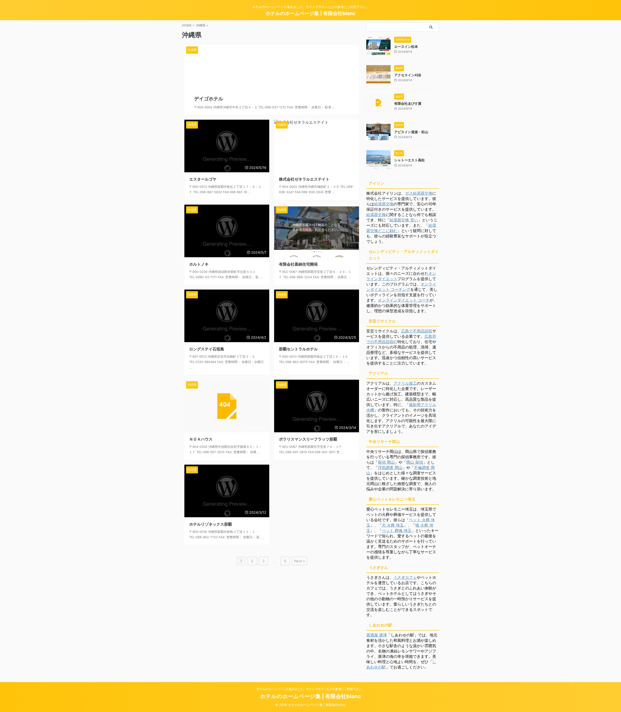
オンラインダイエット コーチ (404, 300)
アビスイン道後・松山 (411, 132)
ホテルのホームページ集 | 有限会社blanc (311, 13)
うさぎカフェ (405, 577)
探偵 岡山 (386, 462)
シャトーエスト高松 (409, 160)
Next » (299, 561)
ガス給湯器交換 (418, 193)
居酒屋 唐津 (376, 635)
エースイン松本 (406, 46)
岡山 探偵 (414, 462)
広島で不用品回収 (416, 331)
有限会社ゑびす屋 (407, 103)
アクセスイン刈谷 (407, 75)
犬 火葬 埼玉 (393, 525)
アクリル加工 (405, 383)
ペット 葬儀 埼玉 (396, 530)
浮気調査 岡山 (390, 467)
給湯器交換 (383, 203)
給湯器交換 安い (404, 219)
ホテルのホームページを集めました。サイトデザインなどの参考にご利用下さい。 (310, 689)
